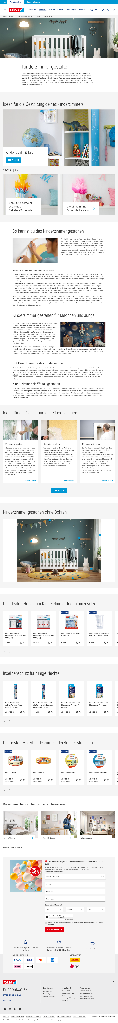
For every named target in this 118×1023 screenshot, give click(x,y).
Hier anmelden (83, 545)
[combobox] (74, 503)
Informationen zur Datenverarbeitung (76, 534)
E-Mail (30, 501)
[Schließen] (92, 474)
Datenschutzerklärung (48, 534)
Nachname (66, 509)
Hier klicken (43, 529)
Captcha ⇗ (51, 530)
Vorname (31, 509)
